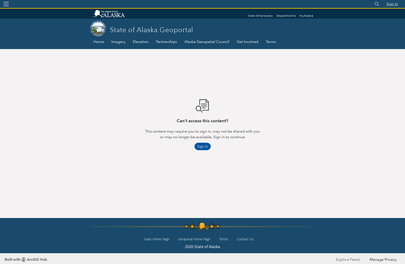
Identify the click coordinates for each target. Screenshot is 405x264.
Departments (286, 16)
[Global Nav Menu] (6, 4)
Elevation (141, 41)
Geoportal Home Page (194, 239)
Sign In (392, 4)
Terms (271, 41)
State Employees (260, 16)
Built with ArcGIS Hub (26, 259)
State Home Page (156, 239)
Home (99, 41)
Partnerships (166, 41)
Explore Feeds (348, 259)
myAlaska (306, 16)
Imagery (118, 41)
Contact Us (245, 239)
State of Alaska (113, 14)
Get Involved (247, 41)
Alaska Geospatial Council (206, 41)
